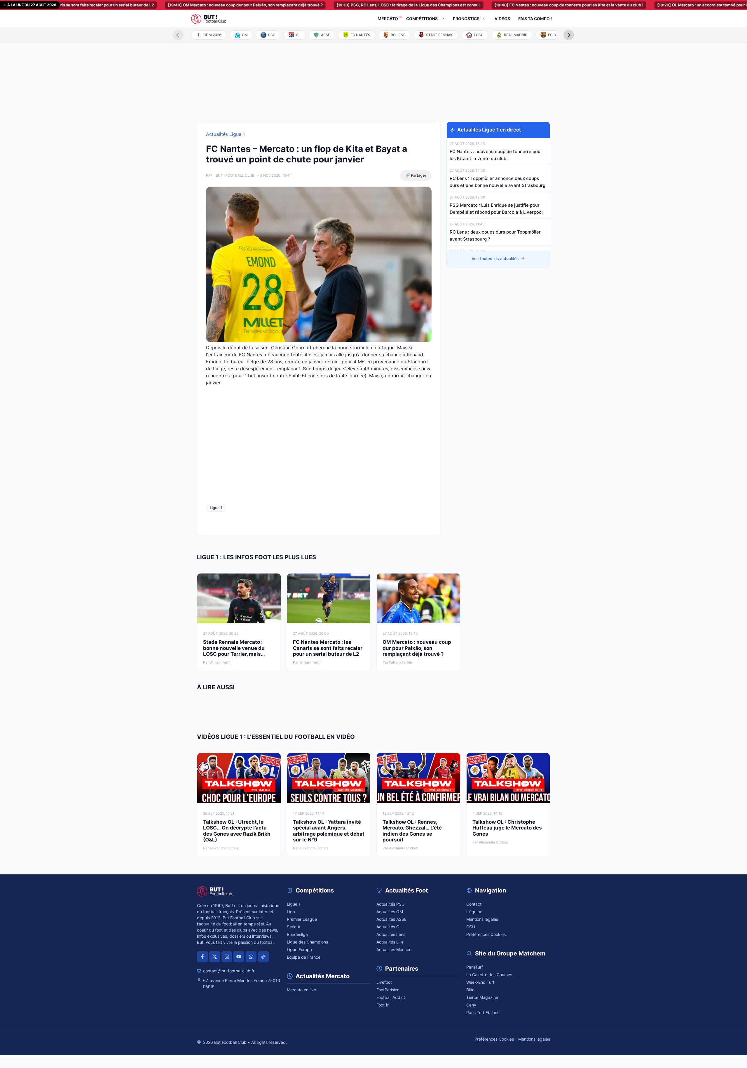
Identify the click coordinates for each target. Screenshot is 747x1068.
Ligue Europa (299, 949)
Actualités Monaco (393, 949)
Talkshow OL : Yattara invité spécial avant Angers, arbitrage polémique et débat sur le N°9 (328, 831)
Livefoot (384, 982)
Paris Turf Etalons (482, 1012)
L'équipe (474, 911)
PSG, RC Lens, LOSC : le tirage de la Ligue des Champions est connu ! (376, 5)
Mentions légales (482, 919)
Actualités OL (389, 926)
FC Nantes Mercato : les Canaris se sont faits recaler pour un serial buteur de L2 (327, 648)
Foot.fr (382, 1004)
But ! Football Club (235, 175)
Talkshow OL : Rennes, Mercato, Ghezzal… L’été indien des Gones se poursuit (412, 831)
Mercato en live (301, 989)
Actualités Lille (390, 941)
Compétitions (422, 18)
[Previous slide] (178, 35)
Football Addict (390, 997)
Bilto (470, 989)
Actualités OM (389, 911)
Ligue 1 (216, 507)
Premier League (302, 919)
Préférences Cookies (486, 934)
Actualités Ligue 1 (225, 134)
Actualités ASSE (391, 919)
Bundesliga (297, 934)
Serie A (293, 926)
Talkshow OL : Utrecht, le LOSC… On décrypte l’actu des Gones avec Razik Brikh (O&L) (236, 831)
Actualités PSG (390, 904)
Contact (473, 904)
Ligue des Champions (307, 941)
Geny (471, 1004)
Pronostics (466, 18)
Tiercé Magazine (482, 997)
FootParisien (387, 989)
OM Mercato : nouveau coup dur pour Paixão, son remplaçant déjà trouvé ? (212, 5)
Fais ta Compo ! (535, 18)
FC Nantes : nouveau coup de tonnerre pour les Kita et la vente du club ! (536, 5)
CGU (470, 926)
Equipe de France (303, 957)
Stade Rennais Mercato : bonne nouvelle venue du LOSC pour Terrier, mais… (234, 648)
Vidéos (502, 18)
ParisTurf (474, 966)
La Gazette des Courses (489, 974)
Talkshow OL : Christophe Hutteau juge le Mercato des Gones (507, 828)
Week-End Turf (480, 982)
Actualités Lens (390, 934)
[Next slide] (568, 35)
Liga (291, 911)
